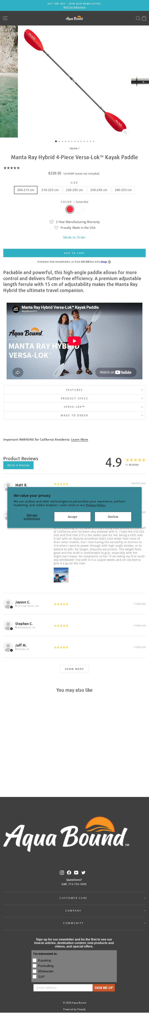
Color (74, 201)
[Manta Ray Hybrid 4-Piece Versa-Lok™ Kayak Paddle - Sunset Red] (28, 774)
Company (73, 910)
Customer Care (73, 897)
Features (74, 389)
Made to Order (74, 237)
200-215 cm (25, 190)
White (79, 209)
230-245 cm (98, 190)
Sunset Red (70, 209)
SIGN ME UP (104, 987)
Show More (74, 668)
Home (73, 148)
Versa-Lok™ (74, 406)
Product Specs (74, 398)
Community (73, 923)
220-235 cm (74, 190)
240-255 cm (123, 190)
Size (74, 182)
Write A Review (18, 465)
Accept (72, 517)
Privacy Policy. (96, 505)
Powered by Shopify (74, 1009)
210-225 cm (50, 190)
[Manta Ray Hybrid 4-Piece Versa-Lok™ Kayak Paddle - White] (32, 774)
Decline (113, 517)
